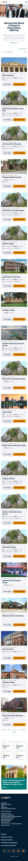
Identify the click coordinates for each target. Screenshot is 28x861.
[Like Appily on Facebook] (13, 851)
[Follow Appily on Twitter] (9, 851)
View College (7, 84)
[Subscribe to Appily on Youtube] (23, 851)
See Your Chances (19, 84)
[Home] (4, 2)
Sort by (2, 51)
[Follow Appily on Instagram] (4, 851)
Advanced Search (23, 48)
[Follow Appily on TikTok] (18, 851)
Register (4, 787)
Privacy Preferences (5, 825)
